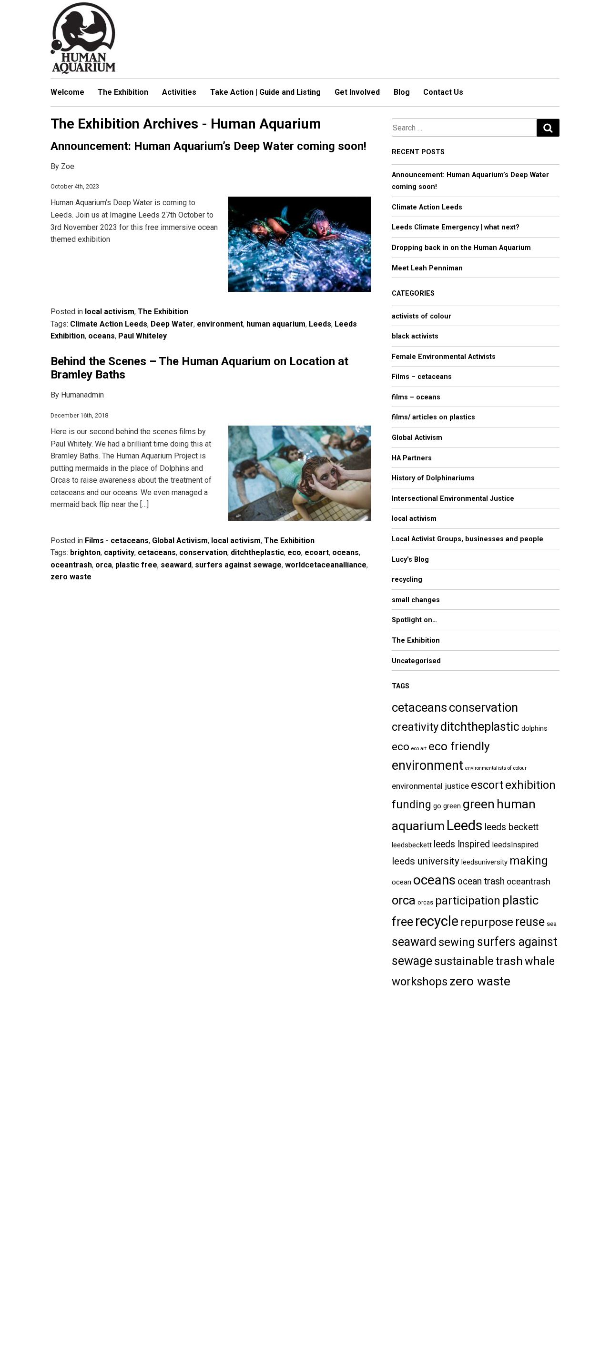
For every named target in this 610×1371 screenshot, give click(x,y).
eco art (419, 748)
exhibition (530, 785)
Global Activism (180, 540)
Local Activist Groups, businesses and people (467, 539)
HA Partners (412, 458)
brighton (85, 552)
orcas (425, 902)
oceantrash (71, 564)
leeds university (425, 861)
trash (509, 961)
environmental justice (430, 786)
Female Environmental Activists (444, 357)
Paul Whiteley (142, 335)
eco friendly (459, 746)
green (479, 803)
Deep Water (172, 323)
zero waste (71, 576)
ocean (401, 882)
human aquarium (275, 323)
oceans (101, 335)
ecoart (317, 552)
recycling (407, 580)
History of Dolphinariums (433, 478)
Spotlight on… (414, 620)
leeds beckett (512, 827)
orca (103, 564)
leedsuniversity (484, 862)
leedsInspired (515, 844)
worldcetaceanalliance (325, 564)
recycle (436, 921)
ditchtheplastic (257, 552)
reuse (530, 922)
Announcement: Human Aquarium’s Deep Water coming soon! (208, 146)
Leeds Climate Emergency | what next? (455, 227)
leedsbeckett (412, 845)
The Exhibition (123, 92)
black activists (415, 336)
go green (447, 806)
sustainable (464, 961)
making (528, 860)
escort (487, 785)
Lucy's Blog (410, 560)
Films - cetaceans (117, 540)
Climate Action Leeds (108, 323)
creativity (415, 727)
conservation (203, 552)
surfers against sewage (238, 564)
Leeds (320, 323)
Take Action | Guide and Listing (265, 92)
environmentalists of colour (496, 768)
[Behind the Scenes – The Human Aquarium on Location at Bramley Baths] (297, 476)
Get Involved (357, 92)
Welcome (67, 92)
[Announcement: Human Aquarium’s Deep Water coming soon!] (297, 247)
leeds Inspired (462, 844)
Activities (179, 92)
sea (552, 923)
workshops (419, 981)
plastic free (136, 564)
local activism (109, 311)
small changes (416, 600)
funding (411, 804)
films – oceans (416, 397)
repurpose (486, 922)
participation (467, 900)
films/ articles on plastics (433, 417)
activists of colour (421, 316)
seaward (176, 564)
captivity (119, 552)
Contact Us (443, 92)
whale (540, 961)
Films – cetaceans (422, 377)
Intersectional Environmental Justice (453, 499)
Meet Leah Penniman (427, 268)
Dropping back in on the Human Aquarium (461, 248)
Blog (402, 92)
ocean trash (481, 881)
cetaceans (157, 552)
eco (294, 552)
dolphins (534, 728)
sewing (456, 942)
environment (220, 323)
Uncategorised (416, 661)
